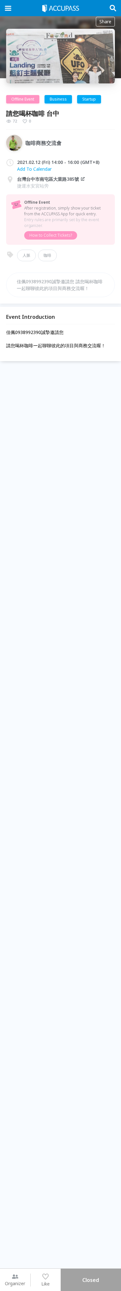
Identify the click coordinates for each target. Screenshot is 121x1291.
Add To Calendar (34, 169)
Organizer (15, 1283)
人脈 (26, 255)
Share (105, 21)
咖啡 (47, 255)
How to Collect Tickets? (50, 235)
